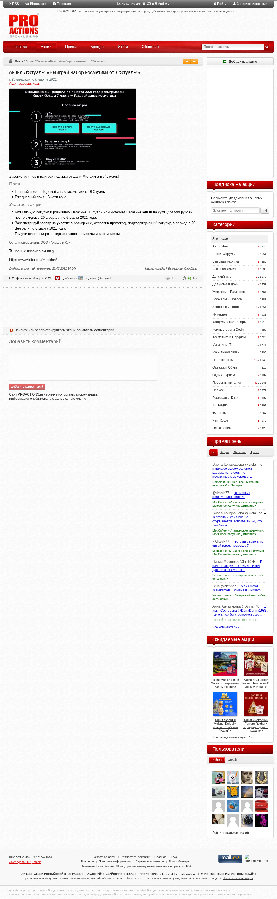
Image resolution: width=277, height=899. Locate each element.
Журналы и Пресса (227, 299)
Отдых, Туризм (223, 375)
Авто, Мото (220, 246)
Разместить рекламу (135, 856)
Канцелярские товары (229, 322)
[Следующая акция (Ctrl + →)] (194, 61)
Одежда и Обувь (224, 367)
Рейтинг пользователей (230, 833)
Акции (10, 61)
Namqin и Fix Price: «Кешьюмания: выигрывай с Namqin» (235, 483)
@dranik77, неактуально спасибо (231, 495)
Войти (222, 4)
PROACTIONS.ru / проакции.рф (24, 25)
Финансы (219, 413)
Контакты (87, 861)
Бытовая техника (225, 261)
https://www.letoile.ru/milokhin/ (33, 260)
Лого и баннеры (179, 861)
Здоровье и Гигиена (227, 307)
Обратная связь (105, 856)
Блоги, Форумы (223, 254)
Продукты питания (226, 382)
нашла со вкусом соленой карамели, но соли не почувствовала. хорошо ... (232, 473)
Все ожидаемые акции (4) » (233, 737)
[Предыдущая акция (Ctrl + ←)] (187, 61)
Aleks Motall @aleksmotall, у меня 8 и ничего (236, 588)
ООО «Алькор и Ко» (56, 242)
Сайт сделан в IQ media (25, 862)
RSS (15, 4)
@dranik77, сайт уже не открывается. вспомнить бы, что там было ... (237, 521)
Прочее (218, 390)
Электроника (222, 428)
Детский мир (222, 276)
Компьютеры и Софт (228, 329)
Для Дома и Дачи (225, 284)
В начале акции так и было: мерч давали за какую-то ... (237, 566)
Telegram (64, 4)
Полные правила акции (32, 251)
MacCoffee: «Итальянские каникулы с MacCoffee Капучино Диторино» (238, 503)
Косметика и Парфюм (229, 337)
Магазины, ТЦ (223, 345)
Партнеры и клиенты (150, 861)
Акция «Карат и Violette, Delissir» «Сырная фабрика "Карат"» (225, 725)
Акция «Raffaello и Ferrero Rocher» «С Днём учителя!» (255, 683)
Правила (160, 856)
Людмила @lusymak (98, 278)
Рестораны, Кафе (225, 398)
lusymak (29, 268)
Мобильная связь (225, 352)
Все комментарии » (227, 627)
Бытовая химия (224, 269)
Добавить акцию (241, 61)
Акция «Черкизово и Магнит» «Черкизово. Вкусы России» (225, 683)
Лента (19, 61)
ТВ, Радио (220, 405)
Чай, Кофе (220, 420)
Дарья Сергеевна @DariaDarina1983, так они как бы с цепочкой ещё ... (240, 610)
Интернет (219, 314)
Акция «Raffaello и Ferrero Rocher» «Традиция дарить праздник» (255, 725)
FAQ (174, 856)
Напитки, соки (223, 360)
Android (164, 3)
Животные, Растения (228, 292)
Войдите (21, 330)
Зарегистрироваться (252, 4)
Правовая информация (115, 861)
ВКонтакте (38, 4)
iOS (148, 3)
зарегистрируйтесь (50, 330)
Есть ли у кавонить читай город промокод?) (237, 544)
